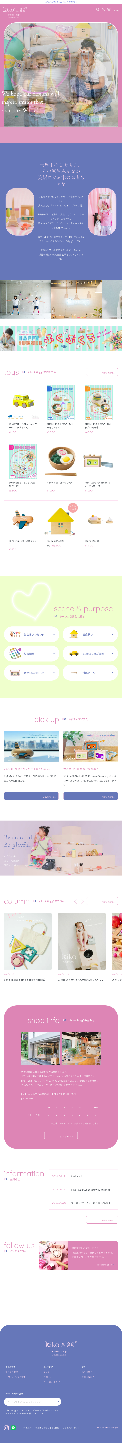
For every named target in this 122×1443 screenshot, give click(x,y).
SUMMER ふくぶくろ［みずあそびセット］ (60, 425)
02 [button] (64, 121)
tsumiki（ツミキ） (56, 540)
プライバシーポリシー (72, 1427)
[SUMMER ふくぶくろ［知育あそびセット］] (23, 461)
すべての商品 (12, 1371)
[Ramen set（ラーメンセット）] (61, 461)
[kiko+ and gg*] (15, 12)
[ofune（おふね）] (98, 519)
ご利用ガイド (88, 1371)
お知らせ (48, 1376)
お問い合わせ (88, 1376)
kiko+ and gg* (111, 1427)
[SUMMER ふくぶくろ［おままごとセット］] (98, 402)
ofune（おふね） (93, 540)
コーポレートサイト (52, 1382)
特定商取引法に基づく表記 (47, 1427)
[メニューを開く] (116, 9)
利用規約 (28, 1427)
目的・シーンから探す (16, 1376)
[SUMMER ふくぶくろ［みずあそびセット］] (61, 402)
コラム (46, 1371)
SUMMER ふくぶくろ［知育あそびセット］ (22, 484)
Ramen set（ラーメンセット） (60, 484)
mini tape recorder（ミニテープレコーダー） (99, 484)
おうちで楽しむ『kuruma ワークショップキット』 (23, 425)
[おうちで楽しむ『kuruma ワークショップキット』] (23, 402)
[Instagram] (6, 1427)
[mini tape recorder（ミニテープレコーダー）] (98, 461)
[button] (75, 901)
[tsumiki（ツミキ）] (61, 519)
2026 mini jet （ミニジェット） (23, 542)
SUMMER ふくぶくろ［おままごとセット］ (98, 425)
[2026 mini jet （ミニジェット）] (23, 519)
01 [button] (57, 121)
